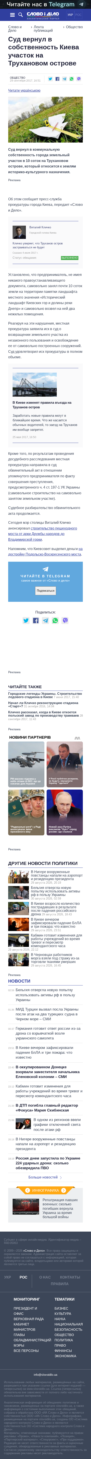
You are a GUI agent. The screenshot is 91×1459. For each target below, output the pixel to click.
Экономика (65, 1356)
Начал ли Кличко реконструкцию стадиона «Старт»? (43, 704)
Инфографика (45, 1190)
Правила (60, 1284)
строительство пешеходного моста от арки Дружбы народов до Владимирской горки (42, 533)
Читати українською (24, 90)
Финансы (63, 1351)
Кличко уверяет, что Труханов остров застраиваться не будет (38, 245)
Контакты (70, 1277)
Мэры (19, 1345)
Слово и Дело (15, 28)
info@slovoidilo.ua (45, 1374)
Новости (19, 981)
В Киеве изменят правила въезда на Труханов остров (42, 405)
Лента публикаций (43, 28)
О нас (45, 1277)
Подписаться (45, 590)
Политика (64, 1340)
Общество (74, 27)
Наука (60, 1319)
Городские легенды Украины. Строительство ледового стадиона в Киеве (45, 695)
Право (60, 1345)
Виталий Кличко (40, 227)
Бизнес (61, 1308)
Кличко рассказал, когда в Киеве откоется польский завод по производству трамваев (45, 715)
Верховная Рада (29, 1319)
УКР (70, 14)
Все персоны (26, 1351)
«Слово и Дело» (34, 1250)
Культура (63, 1314)
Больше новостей (43, 1177)
